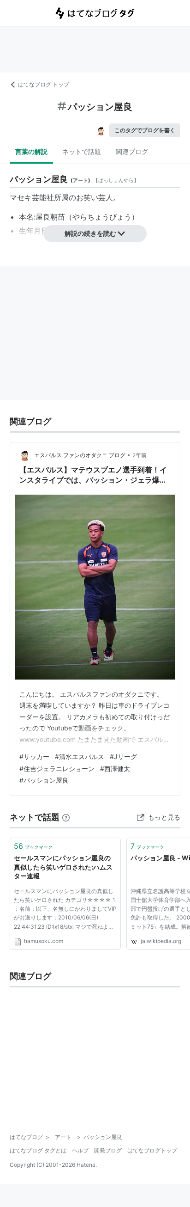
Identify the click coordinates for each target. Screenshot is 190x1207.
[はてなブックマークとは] (66, 817)
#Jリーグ (123, 756)
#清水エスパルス (79, 756)
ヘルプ (80, 1150)
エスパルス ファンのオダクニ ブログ (79, 455)
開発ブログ (108, 1150)
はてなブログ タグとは (38, 1150)
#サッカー (34, 756)
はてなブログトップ (152, 1150)
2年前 (139, 455)
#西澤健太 (115, 768)
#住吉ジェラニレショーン (57, 768)
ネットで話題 (81, 151)
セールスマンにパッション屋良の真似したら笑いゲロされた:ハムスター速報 (63, 867)
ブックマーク (33, 846)
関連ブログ (132, 151)
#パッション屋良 (44, 780)
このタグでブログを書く (144, 130)
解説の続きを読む (90, 233)
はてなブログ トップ (43, 84)
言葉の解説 (31, 151)
